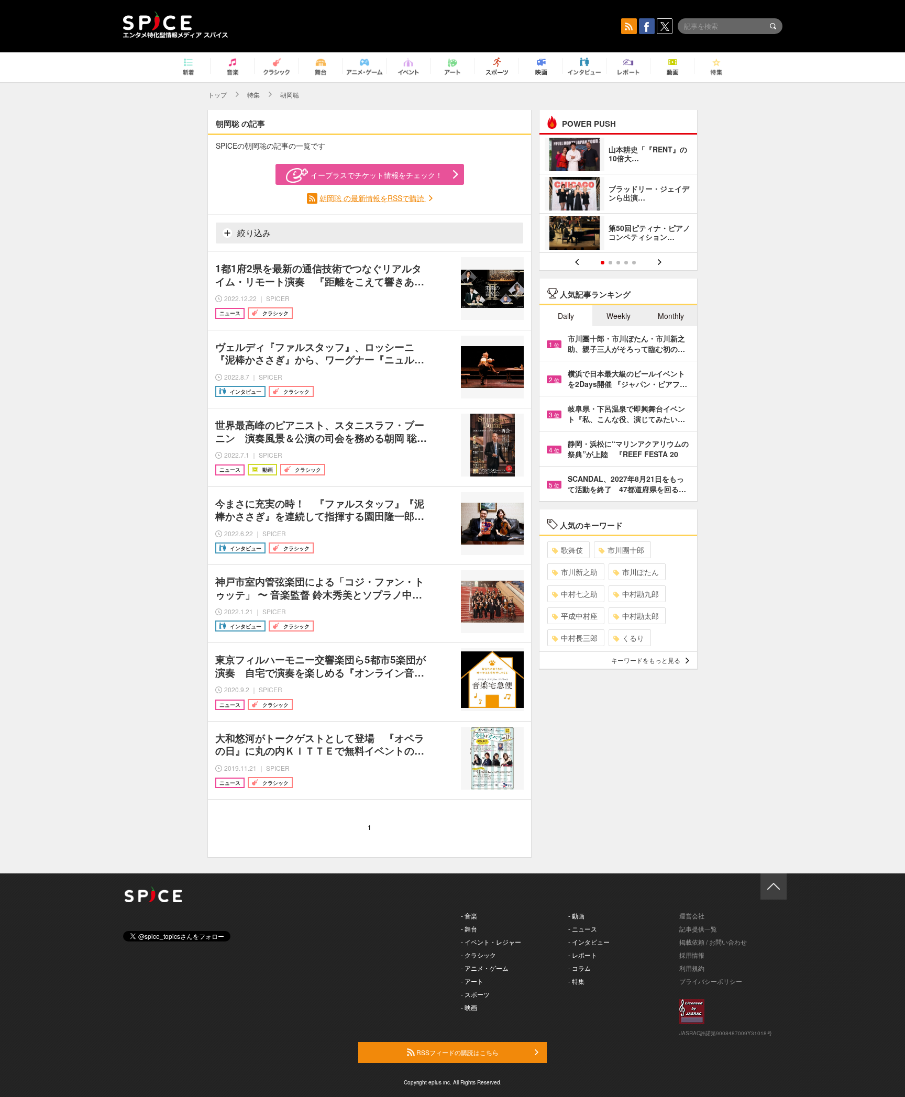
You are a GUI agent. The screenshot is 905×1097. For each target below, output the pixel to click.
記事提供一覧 (698, 928)
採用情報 (691, 954)
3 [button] (618, 262)
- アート (472, 981)
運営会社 (691, 915)
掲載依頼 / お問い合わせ (713, 941)
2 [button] (610, 262)
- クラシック (478, 954)
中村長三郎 (579, 638)
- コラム (579, 967)
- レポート (582, 954)
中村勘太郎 (640, 616)
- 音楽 (469, 915)
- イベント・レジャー (491, 941)
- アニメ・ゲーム (485, 967)
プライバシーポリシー (710, 981)
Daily (566, 316)
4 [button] (626, 262)
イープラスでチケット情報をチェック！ (377, 175)
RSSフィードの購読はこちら (457, 1052)
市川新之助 (579, 572)
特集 (253, 94)
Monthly (671, 316)
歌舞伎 (572, 550)
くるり (633, 638)
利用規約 (691, 967)
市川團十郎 (626, 550)
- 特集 (576, 981)
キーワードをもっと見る (645, 660)
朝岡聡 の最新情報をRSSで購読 (372, 198)
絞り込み (253, 233)
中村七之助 (579, 594)
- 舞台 (469, 928)
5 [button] (634, 262)
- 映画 (469, 1007)
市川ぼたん (640, 572)
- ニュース (582, 928)
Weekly (618, 316)
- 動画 (576, 915)
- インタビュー (589, 941)
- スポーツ (475, 994)
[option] (618, 195)
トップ (217, 94)
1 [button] (602, 262)
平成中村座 (579, 616)
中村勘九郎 (640, 594)
